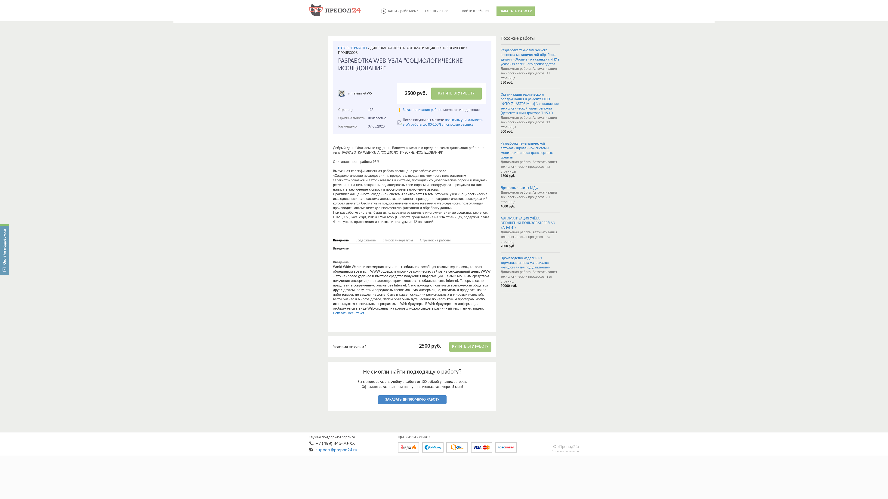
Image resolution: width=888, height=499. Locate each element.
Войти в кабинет (476, 10)
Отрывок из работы (435, 240)
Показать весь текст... (350, 313)
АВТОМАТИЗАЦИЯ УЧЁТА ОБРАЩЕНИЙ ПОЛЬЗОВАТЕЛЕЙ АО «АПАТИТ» (528, 223)
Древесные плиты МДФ (519, 188)
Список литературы (398, 240)
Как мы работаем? (403, 10)
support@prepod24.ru (336, 449)
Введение (341, 240)
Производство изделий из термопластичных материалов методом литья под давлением (525, 262)
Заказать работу (516, 11)
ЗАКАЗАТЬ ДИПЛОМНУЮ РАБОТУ (412, 400)
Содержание (366, 240)
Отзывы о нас (436, 10)
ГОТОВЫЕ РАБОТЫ (352, 48)
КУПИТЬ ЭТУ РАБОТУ (456, 93)
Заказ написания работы (422, 110)
